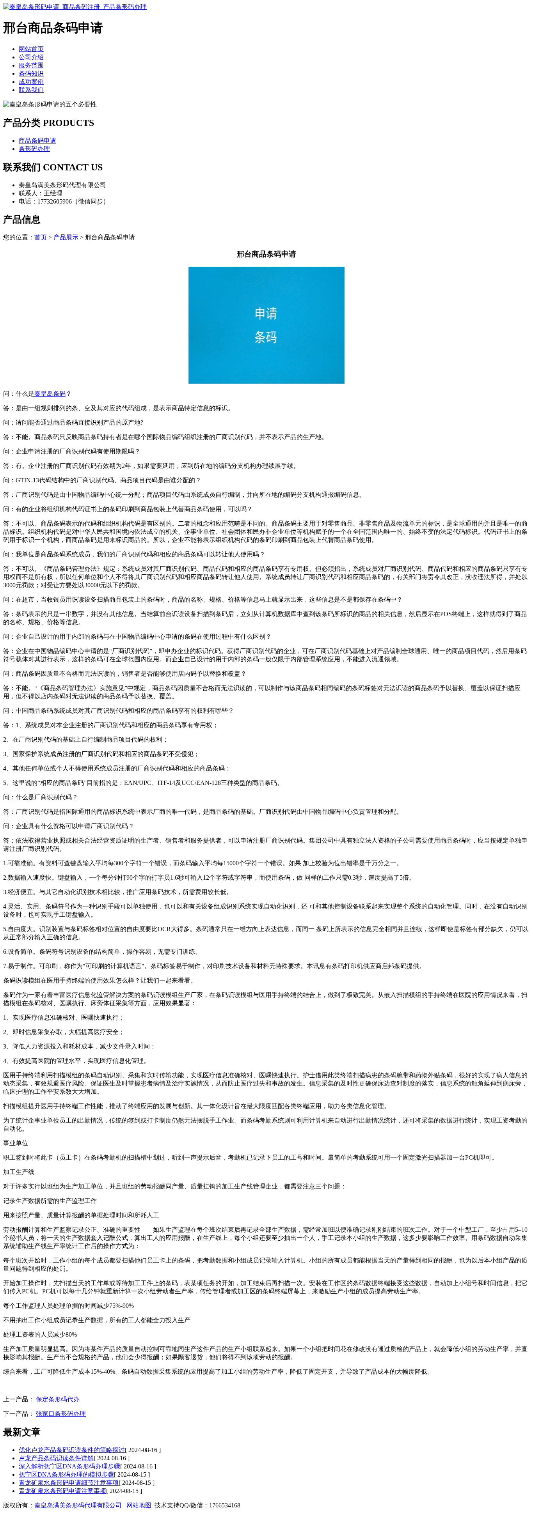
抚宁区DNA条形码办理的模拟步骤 (66, 1474)
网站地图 (138, 1505)
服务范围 (31, 65)
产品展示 (65, 237)
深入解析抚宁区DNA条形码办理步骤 (69, 1466)
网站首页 (31, 49)
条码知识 (31, 73)
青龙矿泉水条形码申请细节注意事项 (69, 1482)
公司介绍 (31, 57)
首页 (40, 237)
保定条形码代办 (58, 1399)
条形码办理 (34, 148)
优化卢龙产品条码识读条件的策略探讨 (72, 1450)
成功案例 (31, 81)
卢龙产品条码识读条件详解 (56, 1458)
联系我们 (31, 90)
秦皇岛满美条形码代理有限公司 (78, 1505)
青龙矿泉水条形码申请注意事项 (62, 1491)
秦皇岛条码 (50, 393)
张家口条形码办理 (61, 1413)
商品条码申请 (37, 140)
